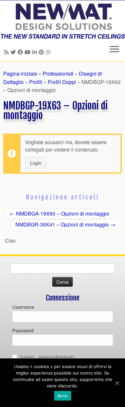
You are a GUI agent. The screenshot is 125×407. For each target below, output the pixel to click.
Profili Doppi (62, 82)
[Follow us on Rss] (7, 52)
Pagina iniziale (20, 73)
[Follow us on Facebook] (21, 52)
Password (22, 330)
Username (23, 306)
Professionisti (58, 73)
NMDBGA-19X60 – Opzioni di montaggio (59, 213)
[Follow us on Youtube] (28, 52)
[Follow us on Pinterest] (42, 52)
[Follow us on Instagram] (49, 52)
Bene (62, 395)
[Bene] (117, 383)
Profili (35, 82)
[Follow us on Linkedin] (35, 52)
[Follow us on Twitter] (14, 52)
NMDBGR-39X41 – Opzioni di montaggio (65, 224)
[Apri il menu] (114, 49)
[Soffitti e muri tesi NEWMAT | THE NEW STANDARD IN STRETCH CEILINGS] (62, 17)
